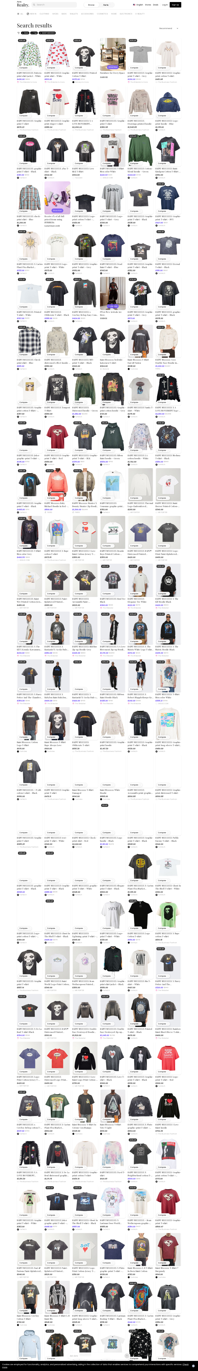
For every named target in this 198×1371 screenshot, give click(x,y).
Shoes (55, 13)
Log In (165, 4)
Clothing (44, 13)
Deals (155, 4)
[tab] (106, 4)
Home (114, 13)
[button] (24, 68)
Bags (64, 13)
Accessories (87, 13)
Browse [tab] (91, 5)
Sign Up (175, 4)
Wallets (74, 13)
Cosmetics (102, 13)
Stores (148, 4)
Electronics (126, 13)
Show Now (113, 67)
